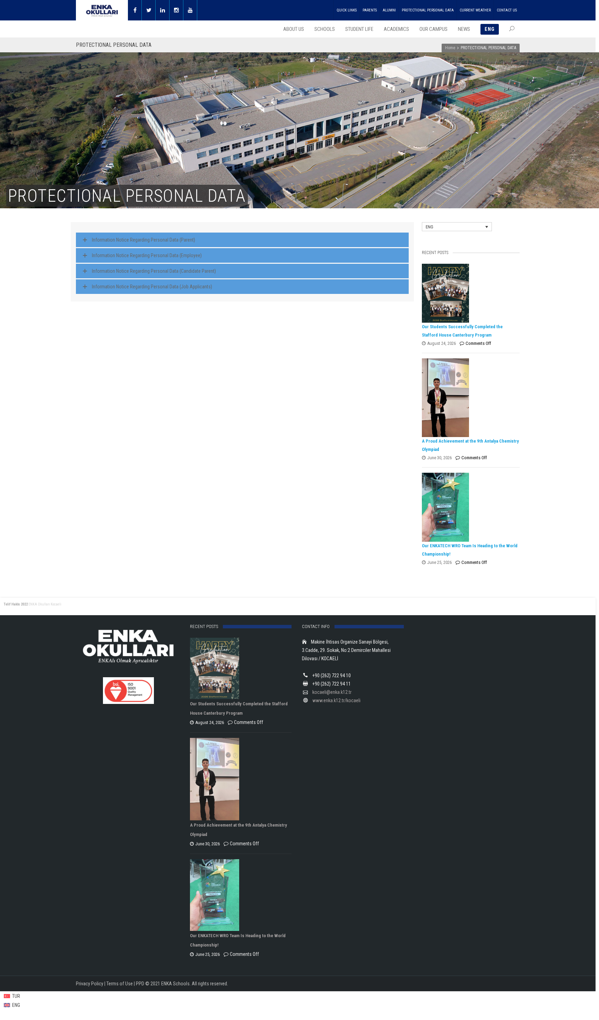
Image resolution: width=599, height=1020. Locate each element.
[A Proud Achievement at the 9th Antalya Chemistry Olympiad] (469, 397)
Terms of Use (119, 983)
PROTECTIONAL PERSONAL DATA (428, 10)
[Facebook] (135, 10)
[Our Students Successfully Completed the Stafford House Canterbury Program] (469, 293)
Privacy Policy (89, 983)
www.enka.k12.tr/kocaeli (336, 700)
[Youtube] (190, 10)
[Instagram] (176, 10)
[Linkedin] (163, 10)
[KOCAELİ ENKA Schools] (102, 10)
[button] (457, 226)
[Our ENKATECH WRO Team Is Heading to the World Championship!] (469, 507)
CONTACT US (507, 10)
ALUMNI (389, 10)
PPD (140, 983)
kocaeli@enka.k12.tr (331, 692)
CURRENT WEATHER (475, 10)
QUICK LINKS (347, 10)
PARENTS (370, 10)
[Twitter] (149, 10)
